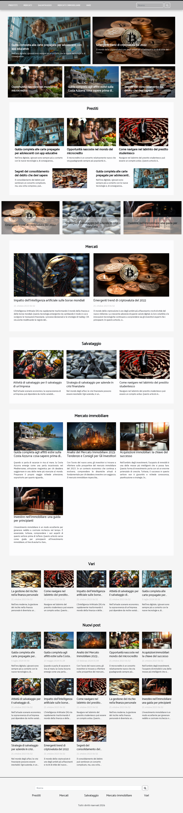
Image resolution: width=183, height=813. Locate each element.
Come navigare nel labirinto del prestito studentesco (143, 151)
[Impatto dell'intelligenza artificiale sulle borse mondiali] (52, 274)
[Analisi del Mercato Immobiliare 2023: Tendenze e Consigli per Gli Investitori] (91, 436)
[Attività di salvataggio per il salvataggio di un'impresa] (38, 364)
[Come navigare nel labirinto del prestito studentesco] (143, 132)
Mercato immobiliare (69, 5)
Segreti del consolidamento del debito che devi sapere (143, 88)
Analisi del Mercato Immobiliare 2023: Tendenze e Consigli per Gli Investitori (91, 454)
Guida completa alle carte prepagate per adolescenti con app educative (47, 47)
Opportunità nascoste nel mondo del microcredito (35, 88)
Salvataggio (45, 5)
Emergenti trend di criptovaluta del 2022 (121, 45)
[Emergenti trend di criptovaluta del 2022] (131, 274)
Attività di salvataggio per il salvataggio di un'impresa (37, 384)
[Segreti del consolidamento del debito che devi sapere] (69, 178)
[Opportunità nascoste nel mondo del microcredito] (91, 132)
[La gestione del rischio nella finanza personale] (26, 579)
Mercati (28, 5)
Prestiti (13, 5)
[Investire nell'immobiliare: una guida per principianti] (38, 501)
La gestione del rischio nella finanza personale (30, 225)
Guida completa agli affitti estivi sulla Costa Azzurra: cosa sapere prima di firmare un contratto (90, 90)
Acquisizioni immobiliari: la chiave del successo (144, 454)
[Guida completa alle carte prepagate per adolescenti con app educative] (39, 132)
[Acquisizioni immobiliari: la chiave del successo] (144, 436)
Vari (88, 5)
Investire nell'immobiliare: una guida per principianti (37, 518)
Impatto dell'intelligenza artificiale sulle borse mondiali (49, 300)
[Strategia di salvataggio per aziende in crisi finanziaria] (91, 364)
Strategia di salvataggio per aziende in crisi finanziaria (89, 384)
